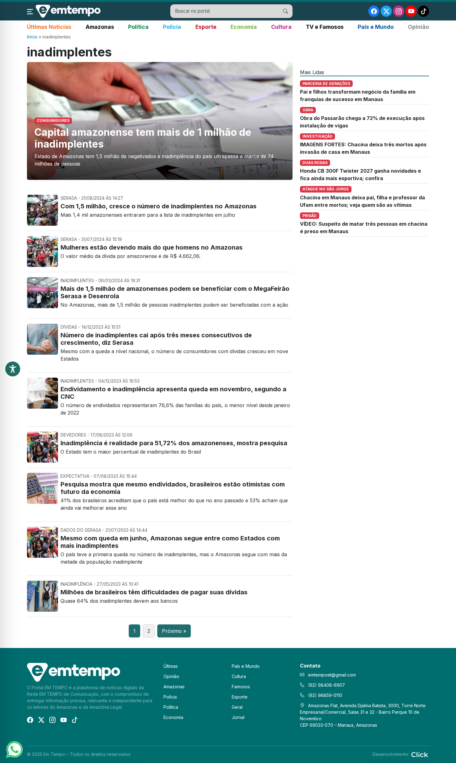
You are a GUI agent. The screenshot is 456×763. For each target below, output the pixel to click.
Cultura (281, 27)
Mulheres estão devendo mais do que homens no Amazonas (151, 247)
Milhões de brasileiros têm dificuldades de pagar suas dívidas (154, 592)
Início (32, 36)
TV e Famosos (325, 27)
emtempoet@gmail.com (332, 674)
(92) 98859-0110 (324, 695)
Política (138, 27)
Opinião (418, 27)
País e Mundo (376, 27)
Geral (237, 707)
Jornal (238, 717)
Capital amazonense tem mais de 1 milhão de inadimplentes (142, 138)
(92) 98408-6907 (326, 685)
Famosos (241, 686)
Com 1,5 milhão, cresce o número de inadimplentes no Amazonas (158, 206)
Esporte (206, 27)
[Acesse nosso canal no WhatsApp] (14, 749)
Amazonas (100, 27)
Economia (243, 27)
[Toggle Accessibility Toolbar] (13, 369)
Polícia (172, 27)
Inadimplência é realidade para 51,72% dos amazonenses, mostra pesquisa (173, 443)
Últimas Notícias (49, 27)
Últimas (170, 666)
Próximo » (174, 631)
